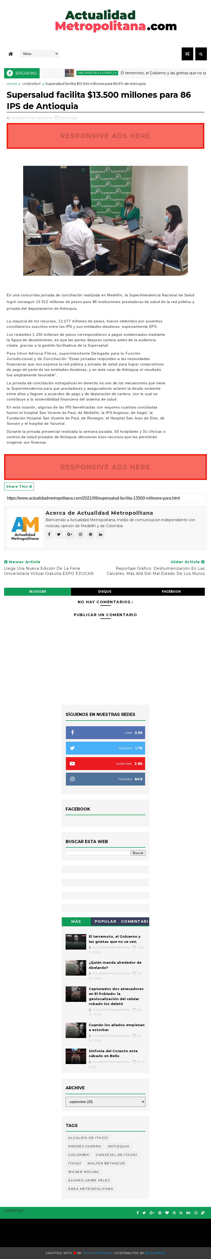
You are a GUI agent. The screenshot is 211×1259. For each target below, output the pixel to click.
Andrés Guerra (84, 1146)
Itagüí (74, 1163)
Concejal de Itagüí (116, 1155)
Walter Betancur (106, 1163)
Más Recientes (76, 922)
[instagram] (196, 1213)
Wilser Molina (83, 1172)
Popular (106, 921)
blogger (37, 591)
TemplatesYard (98, 1253)
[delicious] (203, 1213)
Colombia (78, 1155)
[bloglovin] (167, 1213)
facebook (171, 591)
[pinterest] (160, 1213)
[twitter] (144, 1213)
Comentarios (134, 922)
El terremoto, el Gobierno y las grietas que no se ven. (154, 73)
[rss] (181, 1213)
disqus (104, 591)
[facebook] (137, 1213)
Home (12, 83)
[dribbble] (174, 1213)
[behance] (188, 1213)
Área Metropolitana (90, 1189)
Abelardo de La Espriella (83, 73)
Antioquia (119, 1146)
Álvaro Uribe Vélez (89, 1180)
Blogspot (155, 1253)
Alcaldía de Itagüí (88, 1138)
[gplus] (152, 1213)
